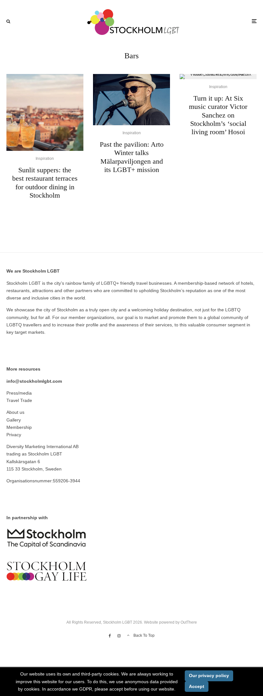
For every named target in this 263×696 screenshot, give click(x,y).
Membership (19, 427)
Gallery (13, 419)
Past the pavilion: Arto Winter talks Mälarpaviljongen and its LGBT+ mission (132, 157)
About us (15, 412)
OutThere (189, 622)
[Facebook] (110, 636)
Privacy (13, 434)
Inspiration (45, 158)
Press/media (19, 393)
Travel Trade (19, 400)
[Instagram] (119, 636)
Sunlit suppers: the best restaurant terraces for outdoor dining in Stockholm (45, 182)
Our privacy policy (209, 675)
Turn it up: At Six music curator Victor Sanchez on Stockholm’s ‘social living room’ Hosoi (218, 115)
